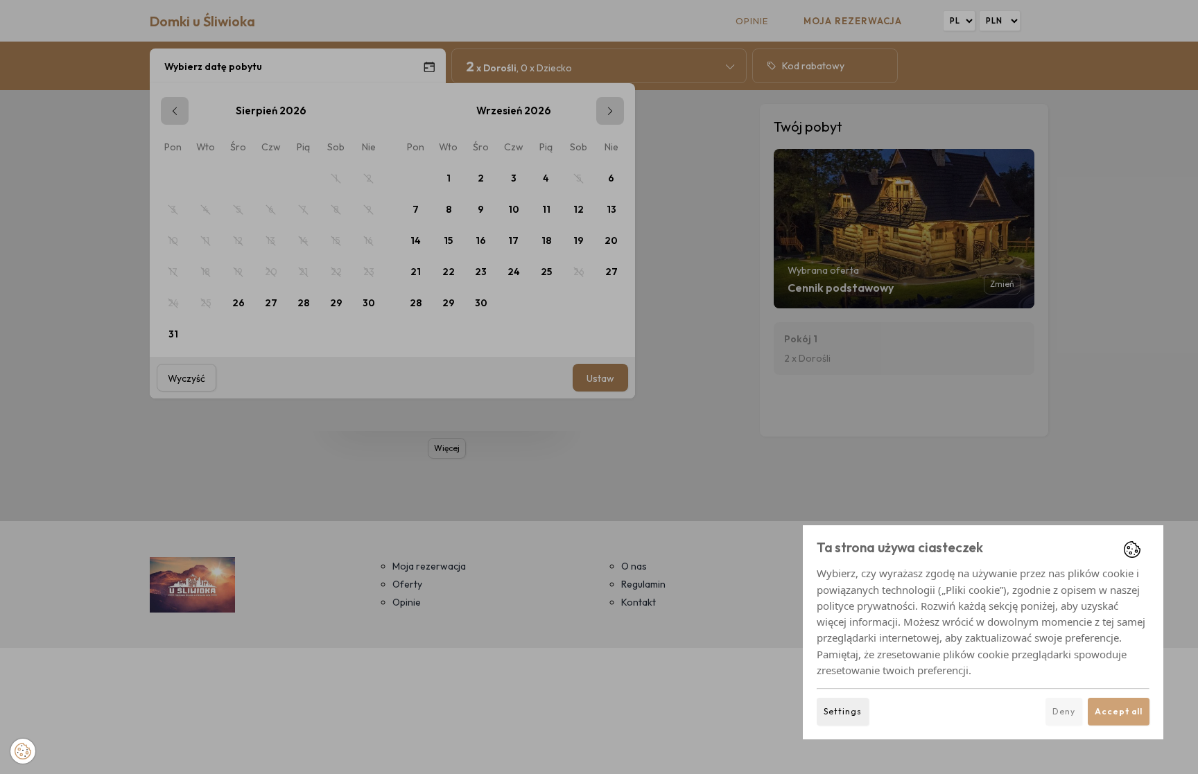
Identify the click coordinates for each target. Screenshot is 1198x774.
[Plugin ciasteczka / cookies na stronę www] (1132, 549)
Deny (1063, 711)
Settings (843, 711)
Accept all (1119, 711)
